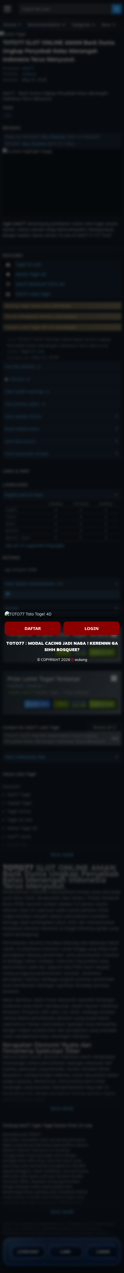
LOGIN (91, 628)
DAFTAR (33, 628)
